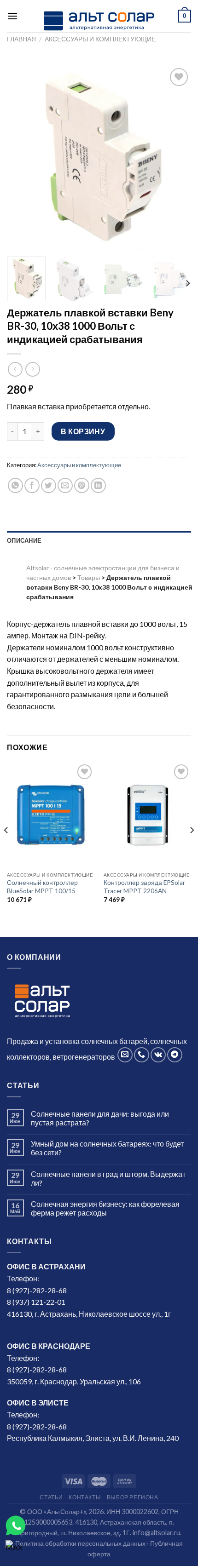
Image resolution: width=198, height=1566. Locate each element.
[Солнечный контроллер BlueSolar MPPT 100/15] (50, 814)
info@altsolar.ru (156, 1533)
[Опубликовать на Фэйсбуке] (32, 485)
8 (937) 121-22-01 (36, 1301)
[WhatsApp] (16, 1525)
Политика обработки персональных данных (80, 1543)
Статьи (51, 1497)
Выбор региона (132, 1497)
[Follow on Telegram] (174, 1054)
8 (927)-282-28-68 (37, 1290)
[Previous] (22, 157)
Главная (21, 39)
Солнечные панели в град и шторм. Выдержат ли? (108, 1178)
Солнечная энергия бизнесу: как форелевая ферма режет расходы (105, 1208)
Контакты (85, 1497)
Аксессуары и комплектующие (100, 39)
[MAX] (16, 1550)
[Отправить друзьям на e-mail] (65, 485)
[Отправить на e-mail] (125, 1054)
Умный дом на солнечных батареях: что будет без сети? (107, 1148)
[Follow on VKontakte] (158, 1054)
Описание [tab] (24, 540)
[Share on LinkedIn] (98, 485)
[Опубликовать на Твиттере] (48, 485)
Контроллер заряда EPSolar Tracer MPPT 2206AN (144, 887)
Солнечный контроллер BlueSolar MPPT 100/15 (42, 887)
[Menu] (12, 16)
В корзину (83, 431)
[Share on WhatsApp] (15, 485)
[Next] (176, 157)
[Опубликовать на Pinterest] (81, 485)
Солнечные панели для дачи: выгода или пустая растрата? (100, 1118)
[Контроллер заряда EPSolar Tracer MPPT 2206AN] (147, 814)
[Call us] (141, 1054)
